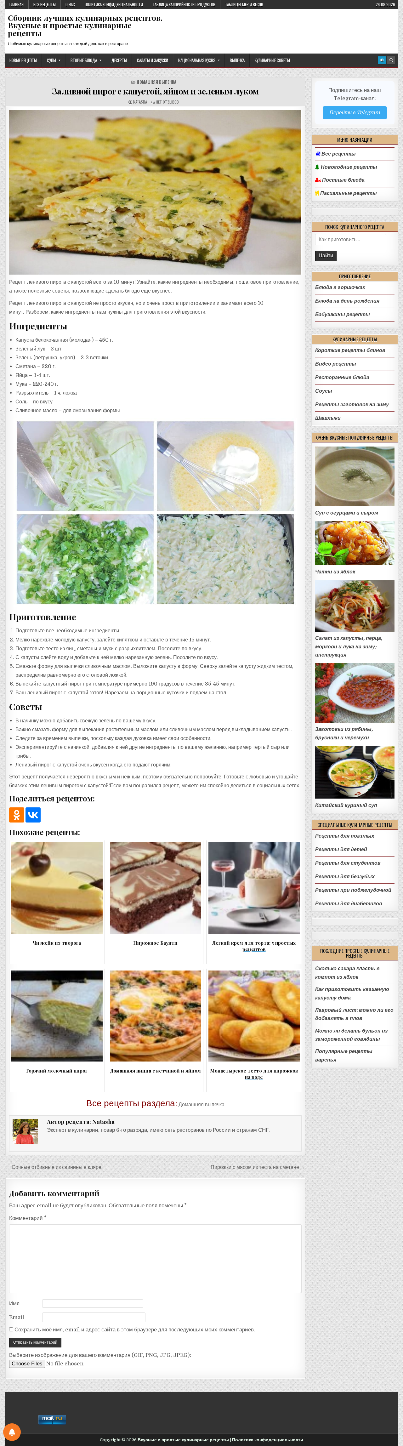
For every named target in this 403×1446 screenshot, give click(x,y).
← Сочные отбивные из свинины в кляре (53, 1167)
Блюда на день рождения (347, 301)
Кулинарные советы (272, 60)
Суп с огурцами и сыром (346, 513)
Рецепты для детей (341, 849)
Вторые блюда (84, 60)
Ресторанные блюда (342, 377)
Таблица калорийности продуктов (184, 4)
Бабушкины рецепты (342, 314)
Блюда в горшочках (340, 287)
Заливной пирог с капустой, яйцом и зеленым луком (155, 91)
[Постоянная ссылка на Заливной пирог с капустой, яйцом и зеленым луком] (155, 192)
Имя (14, 1304)
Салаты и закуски (152, 60)
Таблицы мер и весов (244, 4)
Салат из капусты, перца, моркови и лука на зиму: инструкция (348, 646)
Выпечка (237, 60)
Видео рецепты (335, 364)
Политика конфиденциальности (114, 4)
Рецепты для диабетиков (348, 904)
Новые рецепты (23, 60)
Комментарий (28, 1218)
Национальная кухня (196, 60)
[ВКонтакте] (33, 815)
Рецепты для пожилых (344, 836)
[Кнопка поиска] (391, 60)
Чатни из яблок (335, 572)
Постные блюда (343, 180)
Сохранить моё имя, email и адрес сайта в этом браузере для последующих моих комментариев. (134, 1330)
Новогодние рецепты (348, 167)
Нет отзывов (167, 102)
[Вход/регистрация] (382, 60)
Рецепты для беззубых (345, 877)
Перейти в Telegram (355, 113)
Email (16, 1317)
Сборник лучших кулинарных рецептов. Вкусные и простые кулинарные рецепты (85, 25)
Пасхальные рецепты (348, 193)
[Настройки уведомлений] (12, 1432)
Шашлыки (328, 418)
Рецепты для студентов (348, 863)
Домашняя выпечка (156, 82)
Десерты (119, 60)
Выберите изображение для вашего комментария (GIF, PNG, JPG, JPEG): (100, 1355)
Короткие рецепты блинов (350, 350)
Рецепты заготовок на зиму (352, 404)
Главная (16, 4)
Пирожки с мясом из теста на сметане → (258, 1167)
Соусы (323, 391)
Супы (51, 60)
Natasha (140, 102)
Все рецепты (44, 4)
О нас (70, 4)
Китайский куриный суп (346, 805)
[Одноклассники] (16, 815)
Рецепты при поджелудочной (353, 890)
